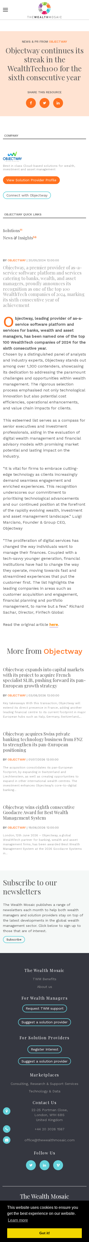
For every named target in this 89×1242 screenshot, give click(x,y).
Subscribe (14, 939)
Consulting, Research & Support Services (44, 1084)
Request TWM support (45, 1008)
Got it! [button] (44, 1233)
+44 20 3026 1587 (50, 1129)
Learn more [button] (18, 1220)
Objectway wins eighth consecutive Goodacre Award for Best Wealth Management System (39, 812)
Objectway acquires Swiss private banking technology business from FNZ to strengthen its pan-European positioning (43, 742)
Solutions (11, 230)
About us (44, 987)
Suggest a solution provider (44, 1022)
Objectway (58, 41)
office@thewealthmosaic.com (49, 1140)
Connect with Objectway (26, 195)
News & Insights (18, 237)
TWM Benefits (44, 979)
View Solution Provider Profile (31, 180)
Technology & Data (44, 1091)
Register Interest (44, 1049)
